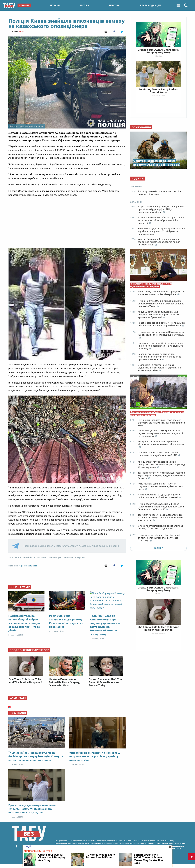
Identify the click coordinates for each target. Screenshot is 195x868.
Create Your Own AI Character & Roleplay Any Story (158, 589)
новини (55, 5)
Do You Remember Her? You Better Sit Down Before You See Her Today (105, 682)
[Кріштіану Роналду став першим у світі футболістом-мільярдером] (158, 265)
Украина (80, 557)
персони (114, 5)
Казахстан (40, 557)
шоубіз (84, 5)
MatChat (158, 594)
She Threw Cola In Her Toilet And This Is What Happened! (158, 628)
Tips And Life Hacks (158, 633)
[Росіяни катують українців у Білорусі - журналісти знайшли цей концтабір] (158, 393)
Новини (69, 557)
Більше (158, 548)
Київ (18, 557)
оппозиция (55, 557)
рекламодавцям (150, 5)
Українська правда (28, 565)
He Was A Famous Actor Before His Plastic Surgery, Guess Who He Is (64, 682)
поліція (28, 557)
